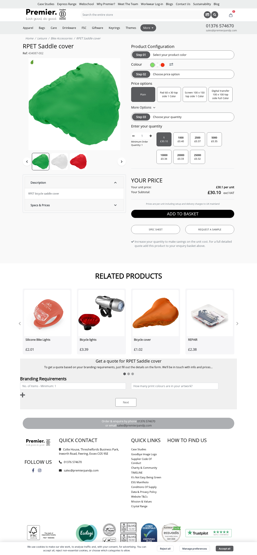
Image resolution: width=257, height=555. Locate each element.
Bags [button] (42, 28)
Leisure (42, 38)
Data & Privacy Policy (144, 492)
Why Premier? (106, 4)
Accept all (224, 548)
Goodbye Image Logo (144, 454)
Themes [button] (131, 28)
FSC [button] (84, 28)
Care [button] (54, 28)
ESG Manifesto (140, 482)
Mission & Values (141, 501)
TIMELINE (136, 472)
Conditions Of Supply (144, 487)
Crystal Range (139, 506)
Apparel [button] (28, 28)
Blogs (169, 4)
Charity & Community (144, 467)
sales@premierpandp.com (221, 30)
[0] (231, 15)
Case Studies (46, 4)
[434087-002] (157, 65)
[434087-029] (152, 65)
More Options (141, 107)
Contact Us (183, 4)
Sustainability (202, 4)
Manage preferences (194, 548)
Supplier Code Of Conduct (141, 461)
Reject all (165, 548)
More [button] (146, 28)
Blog (216, 4)
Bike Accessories (61, 38)
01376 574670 (146, 421)
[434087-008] (163, 65)
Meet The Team (128, 4)
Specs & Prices (40, 205)
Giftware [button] (97, 28)
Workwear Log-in (152, 4)
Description (38, 183)
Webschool (86, 4)
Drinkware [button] (69, 28)
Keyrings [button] (114, 28)
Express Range (66, 4)
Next (126, 402)
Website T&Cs (139, 496)
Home (29, 38)
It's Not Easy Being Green (146, 477)
